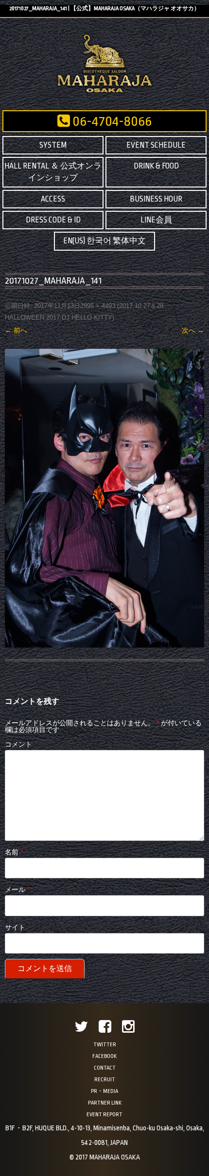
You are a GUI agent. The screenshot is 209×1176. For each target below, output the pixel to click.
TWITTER (104, 1044)
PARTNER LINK (105, 1103)
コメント (18, 744)
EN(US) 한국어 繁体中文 (104, 241)
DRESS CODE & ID (53, 220)
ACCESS (53, 199)
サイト (15, 927)
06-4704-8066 (111, 121)
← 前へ (16, 330)
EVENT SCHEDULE (156, 145)
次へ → (193, 330)
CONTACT (105, 1068)
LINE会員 (156, 220)
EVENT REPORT (104, 1114)
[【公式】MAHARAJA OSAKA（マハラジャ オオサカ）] (104, 92)
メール (17, 889)
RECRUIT (104, 1079)
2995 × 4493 (97, 305)
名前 (14, 852)
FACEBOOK (104, 1056)
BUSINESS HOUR (156, 199)
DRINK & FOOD (156, 166)
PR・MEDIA (104, 1091)
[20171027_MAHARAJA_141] (104, 498)
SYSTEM (53, 145)
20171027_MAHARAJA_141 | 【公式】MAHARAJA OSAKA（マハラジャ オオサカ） (104, 8)
